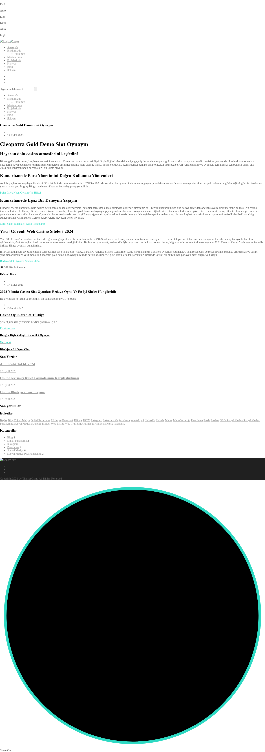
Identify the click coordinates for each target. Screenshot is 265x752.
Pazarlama (197, 420)
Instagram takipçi (134, 420)
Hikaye (78, 420)
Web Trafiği (57, 423)
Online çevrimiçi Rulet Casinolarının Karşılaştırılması (39, 378)
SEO (223, 420)
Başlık (3, 420)
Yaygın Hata (98, 423)
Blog (10, 66)
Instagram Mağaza (113, 420)
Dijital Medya (22, 420)
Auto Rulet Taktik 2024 (17, 364)
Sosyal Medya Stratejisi (27, 423)
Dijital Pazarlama (40, 420)
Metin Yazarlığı (181, 420)
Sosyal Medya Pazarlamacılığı (24, 453)
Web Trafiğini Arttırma (78, 423)
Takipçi (46, 423)
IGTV (86, 420)
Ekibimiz (19, 53)
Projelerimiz (14, 60)
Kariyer (11, 63)
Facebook (67, 420)
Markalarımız (14, 57)
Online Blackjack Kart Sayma (22, 392)
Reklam (215, 420)
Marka (168, 420)
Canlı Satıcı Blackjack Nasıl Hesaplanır (22, 223)
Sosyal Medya (234, 420)
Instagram (96, 420)
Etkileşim (56, 420)
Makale (160, 420)
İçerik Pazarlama (115, 423)
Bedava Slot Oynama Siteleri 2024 (19, 261)
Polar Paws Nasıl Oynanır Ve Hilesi (20, 192)
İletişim (11, 70)
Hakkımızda (14, 50)
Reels (207, 420)
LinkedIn (150, 420)
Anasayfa (12, 47)
